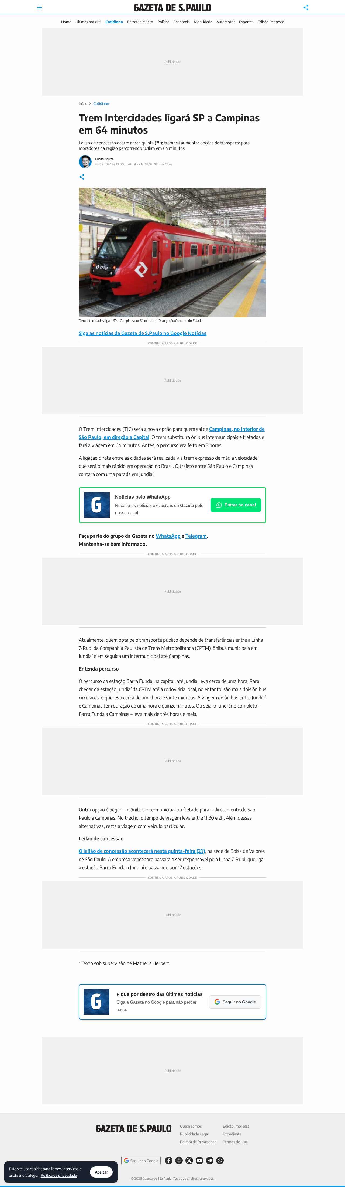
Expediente (232, 1134)
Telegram (196, 536)
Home (66, 21)
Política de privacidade (59, 1175)
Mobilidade (203, 21)
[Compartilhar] (306, 8)
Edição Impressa (271, 21)
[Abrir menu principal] (39, 7)
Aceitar (101, 1172)
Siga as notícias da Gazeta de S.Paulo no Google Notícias (142, 333)
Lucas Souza (104, 159)
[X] (189, 1160)
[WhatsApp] (220, 1160)
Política (163, 21)
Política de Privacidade (198, 1141)
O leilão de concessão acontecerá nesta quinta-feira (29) (142, 851)
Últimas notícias (88, 21)
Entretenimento (140, 21)
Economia (182, 21)
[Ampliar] (259, 194)
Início (83, 103)
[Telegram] (209, 1160)
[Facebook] (168, 1160)
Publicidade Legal (194, 1134)
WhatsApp (168, 536)
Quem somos (191, 1126)
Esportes (246, 21)
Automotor (225, 21)
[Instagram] (179, 1160)
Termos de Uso (235, 1141)
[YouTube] (199, 1160)
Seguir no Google (144, 1160)
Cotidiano (114, 21)
